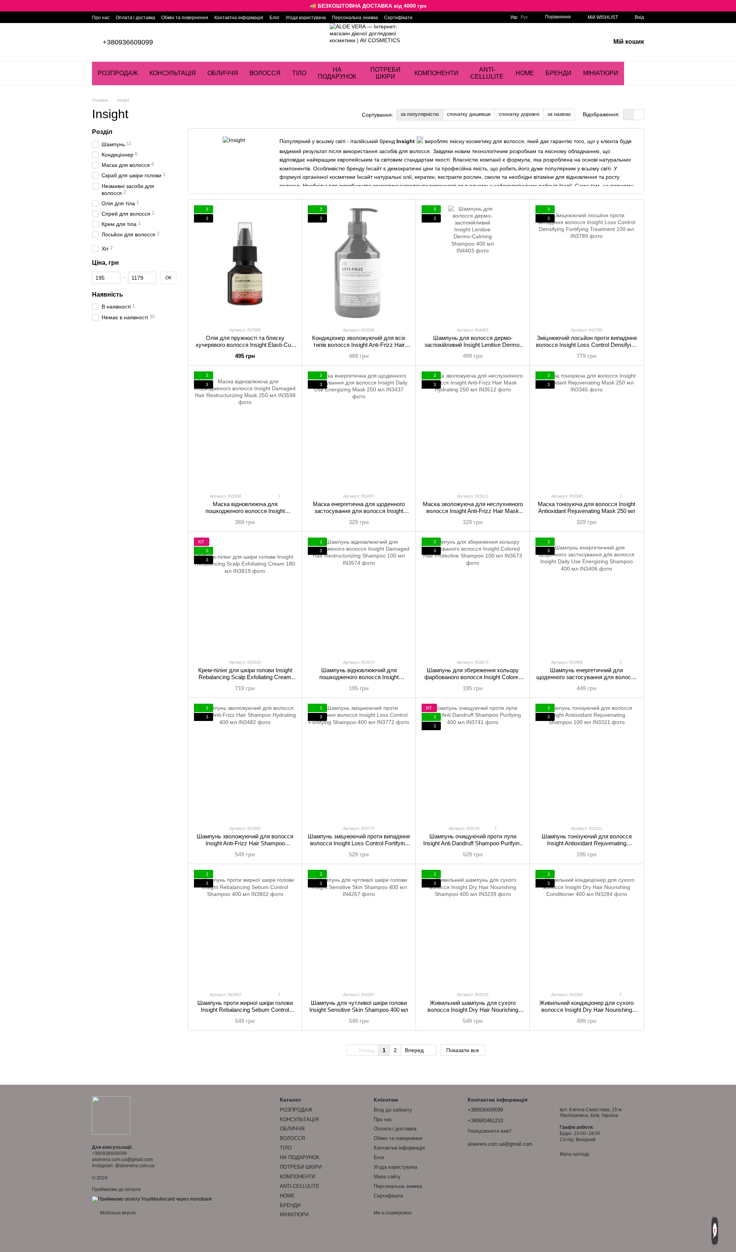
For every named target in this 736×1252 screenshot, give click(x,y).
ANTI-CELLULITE (487, 73)
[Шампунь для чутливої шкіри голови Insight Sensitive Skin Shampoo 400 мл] (359, 927)
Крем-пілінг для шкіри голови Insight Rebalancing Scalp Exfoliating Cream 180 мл (245, 677)
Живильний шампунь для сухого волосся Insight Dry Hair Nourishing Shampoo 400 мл (472, 1010)
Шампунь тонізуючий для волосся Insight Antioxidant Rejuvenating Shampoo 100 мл (587, 843)
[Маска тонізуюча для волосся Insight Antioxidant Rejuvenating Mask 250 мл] (586, 429)
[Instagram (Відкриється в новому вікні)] (423, 17)
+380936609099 (128, 42)
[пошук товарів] (638, 73)
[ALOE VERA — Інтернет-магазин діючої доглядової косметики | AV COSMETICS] (111, 1115)
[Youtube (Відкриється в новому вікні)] (442, 17)
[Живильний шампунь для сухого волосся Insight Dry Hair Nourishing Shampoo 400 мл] (473, 927)
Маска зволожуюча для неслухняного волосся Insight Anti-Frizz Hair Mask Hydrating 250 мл (473, 511)
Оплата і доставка (135, 17)
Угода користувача (306, 17)
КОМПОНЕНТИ (436, 73)
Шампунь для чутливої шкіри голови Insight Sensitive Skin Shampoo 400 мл (358, 1006)
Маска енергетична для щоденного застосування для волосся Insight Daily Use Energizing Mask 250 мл (359, 511)
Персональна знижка (355, 17)
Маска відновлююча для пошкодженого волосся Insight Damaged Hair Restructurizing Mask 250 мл (245, 514)
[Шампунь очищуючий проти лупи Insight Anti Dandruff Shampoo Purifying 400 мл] (473, 761)
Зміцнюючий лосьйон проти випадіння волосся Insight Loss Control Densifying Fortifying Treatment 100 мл (586, 345)
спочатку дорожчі (519, 114)
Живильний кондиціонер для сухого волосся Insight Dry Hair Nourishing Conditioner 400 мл (586, 1010)
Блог (274, 17)
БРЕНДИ (558, 73)
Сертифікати (398, 17)
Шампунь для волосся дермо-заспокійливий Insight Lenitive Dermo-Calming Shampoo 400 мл (472, 345)
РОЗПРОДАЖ (118, 73)
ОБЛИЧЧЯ (222, 73)
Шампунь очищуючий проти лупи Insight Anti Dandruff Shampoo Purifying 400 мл (472, 843)
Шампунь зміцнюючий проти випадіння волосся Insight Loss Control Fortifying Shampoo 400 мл (359, 843)
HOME (525, 73)
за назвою (559, 114)
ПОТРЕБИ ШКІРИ (385, 73)
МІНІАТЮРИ (600, 73)
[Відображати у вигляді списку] (639, 114)
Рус (524, 17)
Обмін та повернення (184, 17)
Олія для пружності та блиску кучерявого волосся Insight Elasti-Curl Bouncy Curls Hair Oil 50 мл (245, 345)
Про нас (101, 17)
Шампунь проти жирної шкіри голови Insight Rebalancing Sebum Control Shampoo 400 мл (245, 1010)
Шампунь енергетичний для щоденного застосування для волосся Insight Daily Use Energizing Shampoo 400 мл (586, 680)
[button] (730, 5)
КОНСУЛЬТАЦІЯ (173, 73)
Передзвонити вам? (489, 1131)
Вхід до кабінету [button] (393, 1110)
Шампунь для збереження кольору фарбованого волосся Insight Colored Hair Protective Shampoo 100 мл (472, 677)
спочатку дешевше (469, 114)
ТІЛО (299, 73)
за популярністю (420, 114)
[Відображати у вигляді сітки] (628, 114)
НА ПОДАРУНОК (337, 73)
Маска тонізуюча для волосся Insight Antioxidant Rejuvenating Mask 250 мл (586, 507)
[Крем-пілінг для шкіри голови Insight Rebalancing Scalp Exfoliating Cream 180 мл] (245, 595)
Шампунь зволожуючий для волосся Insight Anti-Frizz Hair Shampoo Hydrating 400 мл (245, 843)
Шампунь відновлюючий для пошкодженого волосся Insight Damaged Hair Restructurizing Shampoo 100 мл (359, 680)
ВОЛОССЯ (265, 73)
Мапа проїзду (574, 1154)
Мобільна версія (117, 1213)
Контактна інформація (238, 17)
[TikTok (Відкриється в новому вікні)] (432, 17)
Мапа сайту (387, 1176)
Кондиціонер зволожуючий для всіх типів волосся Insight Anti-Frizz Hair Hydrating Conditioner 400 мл (359, 345)
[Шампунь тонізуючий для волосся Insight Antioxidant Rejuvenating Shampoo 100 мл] (586, 761)
